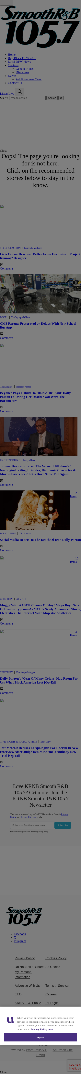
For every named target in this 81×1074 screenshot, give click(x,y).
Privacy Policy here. (42, 1029)
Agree (40, 1037)
